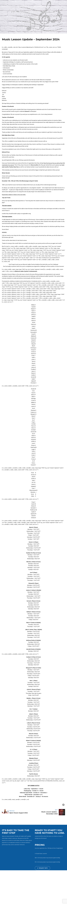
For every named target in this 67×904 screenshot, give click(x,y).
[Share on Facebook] (63, 805)
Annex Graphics (51, 889)
